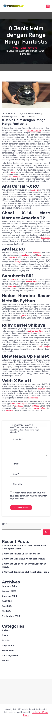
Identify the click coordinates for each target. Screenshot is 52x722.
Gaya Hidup (8, 645)
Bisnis (5, 635)
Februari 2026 (9, 586)
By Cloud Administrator (30, 114)
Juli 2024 (7, 601)
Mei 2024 (6, 611)
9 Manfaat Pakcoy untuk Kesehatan (21, 553)
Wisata (5, 660)
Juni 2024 (7, 606)
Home (14, 47)
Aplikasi (6, 630)
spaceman (45, 237)
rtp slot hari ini (34, 130)
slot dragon (44, 347)
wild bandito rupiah (18, 404)
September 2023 (11, 616)
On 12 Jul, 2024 (8, 114)
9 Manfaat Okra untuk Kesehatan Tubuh (23, 559)
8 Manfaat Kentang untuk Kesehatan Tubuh (25, 572)
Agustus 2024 (9, 596)
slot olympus (15, 177)
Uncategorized (29, 47)
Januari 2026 (9, 591)
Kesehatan (8, 650)
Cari (4, 524)
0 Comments (29, 117)
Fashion (6, 640)
